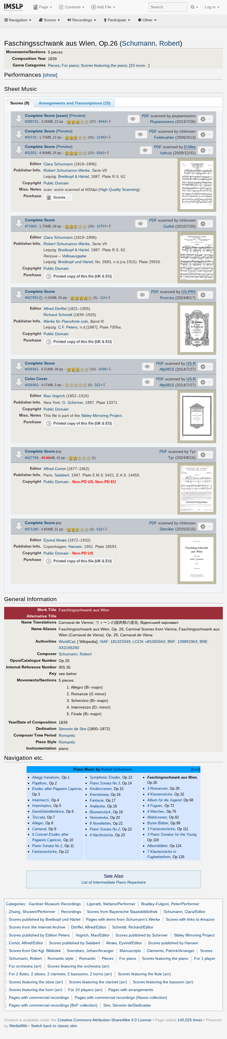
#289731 (31, 122)
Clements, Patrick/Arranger (170, 950)
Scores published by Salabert (74, 943)
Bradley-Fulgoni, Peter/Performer (170, 904)
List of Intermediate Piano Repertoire (113, 882)
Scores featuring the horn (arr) (35, 989)
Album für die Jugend (164, 800)
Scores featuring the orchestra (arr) (78, 966)
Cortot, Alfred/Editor (26, 943)
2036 (102, 369)
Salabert (62, 475)
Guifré (168, 226)
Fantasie (97, 800)
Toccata (38, 817)
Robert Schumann (116, 769)
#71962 (31, 226)
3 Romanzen (157, 788)
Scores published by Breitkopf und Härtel (44, 919)
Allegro (37, 823)
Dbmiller (167, 529)
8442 (102, 122)
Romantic (67, 735)
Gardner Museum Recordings (55, 904)
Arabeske (97, 806)
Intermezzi (40, 800)
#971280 (31, 529)
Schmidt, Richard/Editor (132, 927)
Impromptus (41, 806)
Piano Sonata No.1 (47, 846)
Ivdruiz (166, 153)
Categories (15, 904)
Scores (206, 950)
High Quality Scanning (119, 189)
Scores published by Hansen (173, 943)
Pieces (54, 65)
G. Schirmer (72, 402)
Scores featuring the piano (104, 65)
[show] (50, 75)
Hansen (75, 546)
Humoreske (99, 817)
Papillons (39, 783)
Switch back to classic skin (54, 1025)
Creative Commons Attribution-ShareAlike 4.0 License (104, 1020)
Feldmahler (164, 137)
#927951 (31, 298)
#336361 (31, 369)
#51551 (31, 153)
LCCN (138, 641)
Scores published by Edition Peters (39, 935)
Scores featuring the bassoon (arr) (163, 982)
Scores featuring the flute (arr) (144, 974)
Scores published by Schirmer (141, 935)
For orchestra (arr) (25, 966)
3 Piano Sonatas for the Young (171, 834)
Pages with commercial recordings (39, 997)
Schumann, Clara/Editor (184, 911)
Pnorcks (167, 298)
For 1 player (204, 958)
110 (103, 298)
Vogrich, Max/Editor (93, 935)
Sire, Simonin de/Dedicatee (127, 1005)
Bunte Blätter (157, 823)
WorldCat (67, 641)
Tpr (171, 457)
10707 (101, 226)
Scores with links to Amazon (190, 919)
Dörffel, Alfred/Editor (88, 927)
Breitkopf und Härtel (75, 262)
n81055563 (155, 641)
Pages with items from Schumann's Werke (123, 919)
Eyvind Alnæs (55, 540)
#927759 (31, 458)
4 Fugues (154, 806)
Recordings (71, 911)
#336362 (31, 385)
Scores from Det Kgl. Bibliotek (35, 950)
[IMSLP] (15, 7)
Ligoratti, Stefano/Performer (111, 904)
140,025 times (189, 1020)
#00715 (31, 137)
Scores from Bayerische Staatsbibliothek (122, 911)
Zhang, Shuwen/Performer (32, 911)
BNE (203, 641)
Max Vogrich (54, 396)
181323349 (120, 641)
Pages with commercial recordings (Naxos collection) (121, 997)
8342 (100, 153)
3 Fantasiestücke (161, 829)
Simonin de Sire (72, 729)
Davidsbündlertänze (48, 811)
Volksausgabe (74, 256)
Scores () (19, 103)
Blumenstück (100, 812)
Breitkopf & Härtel (73, 176)
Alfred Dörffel (54, 308)
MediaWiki (18, 1025)
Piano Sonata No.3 (105, 783)
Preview (77, 115)
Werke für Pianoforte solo (65, 321)
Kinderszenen (101, 789)
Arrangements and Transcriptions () (74, 103)
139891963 (187, 641)
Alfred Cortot (54, 468)
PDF (145, 116)
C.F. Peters (68, 327)
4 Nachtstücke (101, 835)
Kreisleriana (99, 794)
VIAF (104, 641)
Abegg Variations (46, 777)
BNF (171, 641)
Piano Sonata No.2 (105, 829)
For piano (70, 65)
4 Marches (155, 811)
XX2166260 (69, 647)
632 (99, 529)
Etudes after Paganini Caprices (57, 789)
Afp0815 (166, 369)
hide (195, 769)
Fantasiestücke (44, 852)
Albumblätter (157, 846)
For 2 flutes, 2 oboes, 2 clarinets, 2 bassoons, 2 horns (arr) (60, 974)
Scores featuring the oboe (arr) (36, 982)
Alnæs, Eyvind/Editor (124, 943)
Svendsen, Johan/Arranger (90, 950)
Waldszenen (157, 817)
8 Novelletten (100, 823)
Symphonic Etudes (105, 777)
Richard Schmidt (57, 314)
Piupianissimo (162, 121)
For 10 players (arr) (85, 989)
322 (97, 385)
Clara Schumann (58, 164)
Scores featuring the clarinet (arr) (98, 982)
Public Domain (56, 183)
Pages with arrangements (130, 989)
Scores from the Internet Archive (37, 927)
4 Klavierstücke (159, 794)
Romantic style (60, 958)
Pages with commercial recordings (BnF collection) (53, 1005)
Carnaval (39, 829)
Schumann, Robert (151, 43)
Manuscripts (130, 950)
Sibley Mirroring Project (101, 415)
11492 (101, 137)
